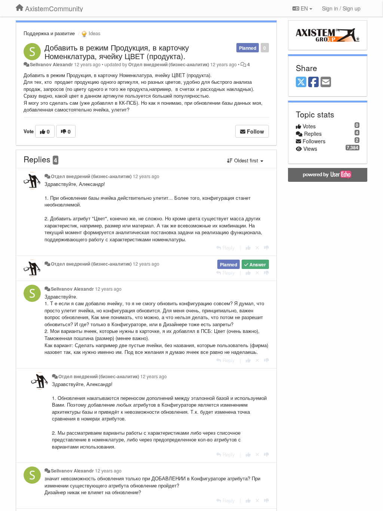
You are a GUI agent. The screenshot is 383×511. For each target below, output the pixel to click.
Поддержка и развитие (49, 33)
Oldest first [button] (246, 160)
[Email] (326, 82)
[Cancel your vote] (257, 247)
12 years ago (146, 176)
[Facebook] (313, 82)
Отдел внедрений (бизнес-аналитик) (168, 64)
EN (304, 8)
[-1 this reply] (266, 247)
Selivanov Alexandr (51, 64)
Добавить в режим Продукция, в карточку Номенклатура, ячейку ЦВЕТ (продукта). (117, 51)
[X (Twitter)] (301, 82)
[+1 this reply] (248, 247)
